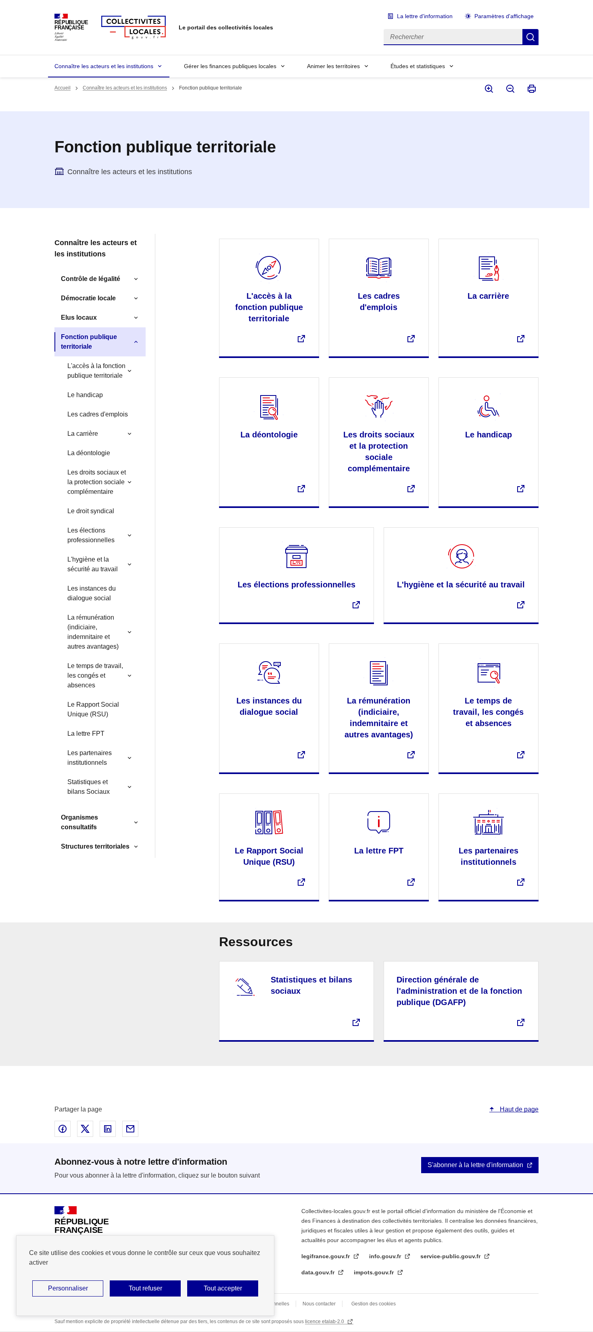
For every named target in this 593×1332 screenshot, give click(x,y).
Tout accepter (223, 1288)
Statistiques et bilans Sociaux (88, 786)
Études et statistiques (417, 66)
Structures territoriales (95, 846)
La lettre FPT (85, 733)
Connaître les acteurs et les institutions (103, 66)
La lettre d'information (425, 16)
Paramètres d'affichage (504, 16)
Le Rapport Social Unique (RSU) (93, 709)
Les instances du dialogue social (91, 593)
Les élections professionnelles (91, 535)
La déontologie (88, 453)
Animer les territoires (333, 66)
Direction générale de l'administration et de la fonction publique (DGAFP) (459, 991)
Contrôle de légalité (90, 278)
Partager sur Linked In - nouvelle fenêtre (108, 1129)
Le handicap (85, 394)
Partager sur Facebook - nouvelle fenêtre (62, 1129)
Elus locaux (79, 317)
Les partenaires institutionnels (89, 757)
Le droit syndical (90, 511)
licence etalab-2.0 (325, 1321)
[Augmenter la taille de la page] (488, 88)
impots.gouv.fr (374, 1272)
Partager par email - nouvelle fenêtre (130, 1129)
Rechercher (530, 37)
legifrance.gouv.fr (326, 1256)
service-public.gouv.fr (451, 1256)
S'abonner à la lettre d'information (475, 1164)
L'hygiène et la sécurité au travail (92, 564)
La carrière (82, 433)
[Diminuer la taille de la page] (509, 88)
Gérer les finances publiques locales (230, 66)
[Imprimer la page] (531, 88)
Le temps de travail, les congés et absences (95, 675)
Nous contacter (319, 1304)
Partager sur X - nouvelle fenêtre (85, 1129)
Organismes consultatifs (79, 822)
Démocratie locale (88, 298)
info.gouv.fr (386, 1256)
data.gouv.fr (318, 1272)
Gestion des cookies (373, 1304)
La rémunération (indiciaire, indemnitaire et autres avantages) (93, 632)
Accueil (62, 88)
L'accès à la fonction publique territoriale (96, 370)
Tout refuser (145, 1288)
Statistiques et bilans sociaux (311, 985)
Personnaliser (68, 1288)
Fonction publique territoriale (89, 341)
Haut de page (518, 1109)
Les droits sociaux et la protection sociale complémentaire (96, 482)
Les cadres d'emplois (97, 414)
